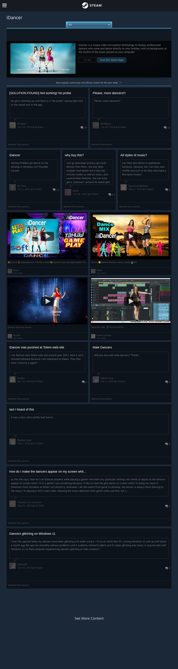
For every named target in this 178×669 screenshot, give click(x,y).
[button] (89, 59)
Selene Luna (106, 378)
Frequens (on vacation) (29, 502)
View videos (18, 273)
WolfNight (105, 123)
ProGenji (21, 123)
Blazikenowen (24, 440)
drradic (21, 378)
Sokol (16, 270)
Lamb (75, 190)
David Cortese (103, 335)
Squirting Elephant (138, 185)
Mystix (16, 335)
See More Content (89, 618)
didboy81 (22, 564)
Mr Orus (21, 185)
